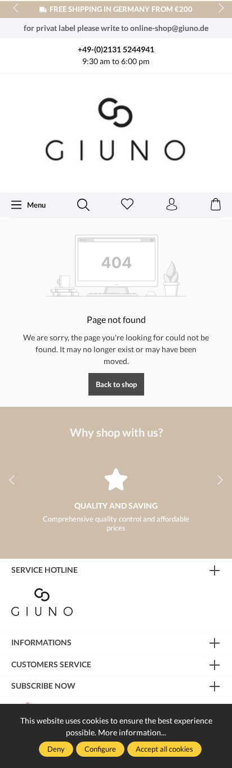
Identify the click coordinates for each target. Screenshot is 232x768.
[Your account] (172, 205)
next (218, 8)
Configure (100, 748)
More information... (132, 732)
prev (17, 8)
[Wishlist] (127, 205)
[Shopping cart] (215, 205)
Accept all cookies (164, 748)
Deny (56, 748)
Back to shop (116, 384)
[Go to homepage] (116, 131)
